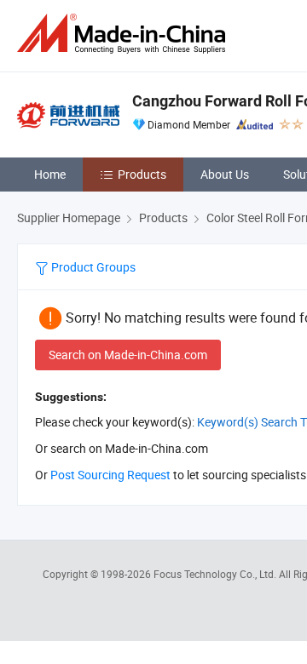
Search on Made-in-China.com (128, 354)
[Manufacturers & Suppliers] (124, 34)
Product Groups (92, 267)
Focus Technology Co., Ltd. (216, 574)
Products (142, 174)
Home (50, 174)
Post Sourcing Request (110, 475)
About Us (224, 174)
